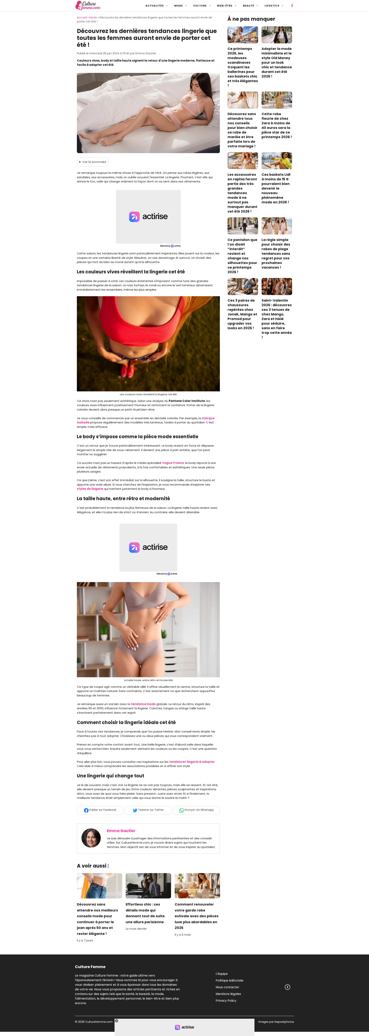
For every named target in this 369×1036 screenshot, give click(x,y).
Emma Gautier (121, 830)
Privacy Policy (226, 1000)
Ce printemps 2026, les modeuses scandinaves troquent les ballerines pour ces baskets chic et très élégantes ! (243, 67)
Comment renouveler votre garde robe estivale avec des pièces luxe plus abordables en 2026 (197, 916)
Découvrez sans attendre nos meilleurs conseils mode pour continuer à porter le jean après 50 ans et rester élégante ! (97, 919)
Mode (178, 5)
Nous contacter (227, 987)
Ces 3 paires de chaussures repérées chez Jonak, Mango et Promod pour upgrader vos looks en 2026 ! (242, 314)
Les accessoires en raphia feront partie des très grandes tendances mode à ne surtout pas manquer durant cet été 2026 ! (242, 193)
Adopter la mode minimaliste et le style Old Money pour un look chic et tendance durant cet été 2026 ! (277, 63)
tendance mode (143, 704)
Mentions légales (228, 993)
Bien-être (224, 5)
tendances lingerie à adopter (192, 762)
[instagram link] (287, 987)
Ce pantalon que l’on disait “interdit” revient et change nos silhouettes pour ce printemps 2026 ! (242, 256)
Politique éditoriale (229, 980)
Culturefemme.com (99, 1022)
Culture (200, 5)
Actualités (154, 5)
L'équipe (222, 973)
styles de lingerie (90, 489)
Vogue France (173, 463)
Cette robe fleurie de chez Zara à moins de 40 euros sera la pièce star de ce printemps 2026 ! (277, 125)
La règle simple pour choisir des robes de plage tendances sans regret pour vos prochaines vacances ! (276, 254)
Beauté (248, 5)
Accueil (82, 17)
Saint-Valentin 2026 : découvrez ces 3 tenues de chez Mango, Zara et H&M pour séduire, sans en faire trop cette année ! (277, 319)
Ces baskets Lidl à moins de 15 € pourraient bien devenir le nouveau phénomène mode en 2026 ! (276, 188)
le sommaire (94, 162)
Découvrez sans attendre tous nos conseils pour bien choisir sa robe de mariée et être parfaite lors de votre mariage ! (243, 130)
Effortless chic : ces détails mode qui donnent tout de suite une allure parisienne (145, 913)
